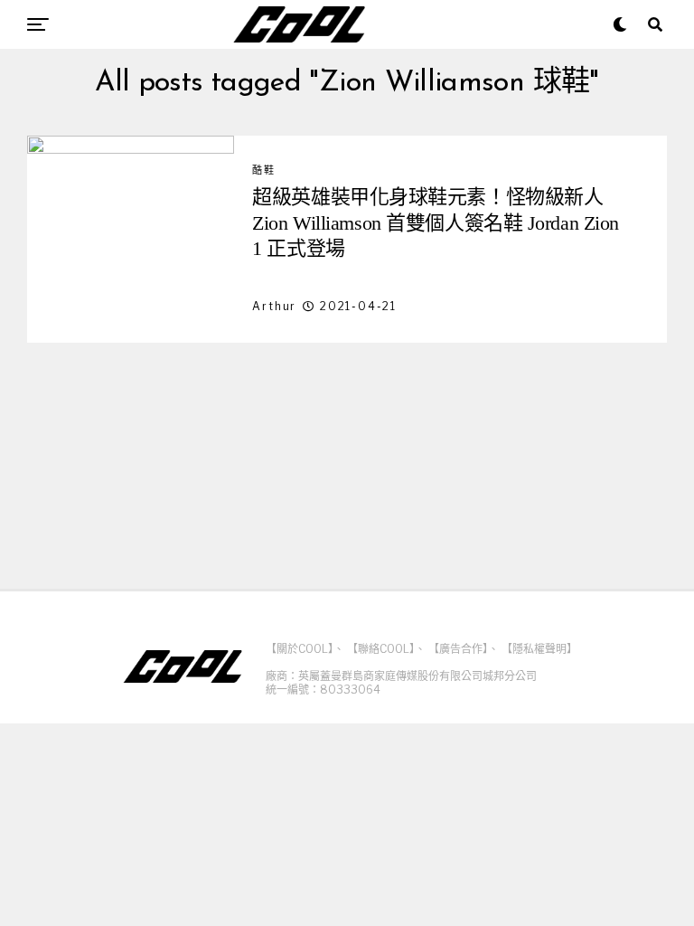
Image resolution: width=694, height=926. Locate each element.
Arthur (274, 306)
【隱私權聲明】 (539, 649)
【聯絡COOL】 (381, 649)
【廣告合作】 (458, 649)
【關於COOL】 (299, 649)
